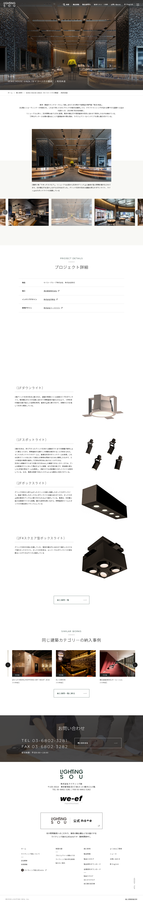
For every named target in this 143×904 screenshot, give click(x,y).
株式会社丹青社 (49, 299)
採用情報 (24, 864)
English (130, 4)
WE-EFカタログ (89, 880)
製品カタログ (89, 859)
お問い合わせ (116, 4)
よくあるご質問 (116, 849)
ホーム (10, 93)
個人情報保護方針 (131, 899)
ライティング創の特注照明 (65, 859)
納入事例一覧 (63, 600)
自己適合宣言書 (89, 884)
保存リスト (101, 4)
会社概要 (24, 861)
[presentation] (8, 664)
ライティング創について (30, 854)
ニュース (113, 854)
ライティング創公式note (34, 870)
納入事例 (19, 93)
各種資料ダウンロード (92, 869)
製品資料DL (86, 4)
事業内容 (59, 849)
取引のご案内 (60, 863)
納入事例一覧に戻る (66, 693)
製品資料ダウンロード (92, 864)
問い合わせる (83, 743)
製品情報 (76, 4)
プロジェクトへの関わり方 (65, 855)
